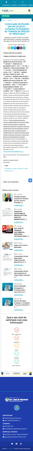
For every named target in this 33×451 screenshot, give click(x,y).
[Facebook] (15, 48)
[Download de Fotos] (12, 48)
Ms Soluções (10, 448)
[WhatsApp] (24, 48)
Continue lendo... (19, 205)
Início (4, 20)
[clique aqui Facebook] (16, 443)
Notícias (10, 20)
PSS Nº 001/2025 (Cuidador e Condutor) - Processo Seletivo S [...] (22, 304)
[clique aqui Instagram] (21, 443)
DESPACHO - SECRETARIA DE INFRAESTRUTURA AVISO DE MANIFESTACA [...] (20, 215)
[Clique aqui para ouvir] (21, 48)
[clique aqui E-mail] (12, 443)
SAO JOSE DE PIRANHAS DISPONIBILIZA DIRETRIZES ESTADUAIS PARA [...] (21, 232)
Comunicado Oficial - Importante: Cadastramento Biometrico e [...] (21, 259)
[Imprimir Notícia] (9, 48)
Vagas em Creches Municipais (20, 246)
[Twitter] (18, 48)
